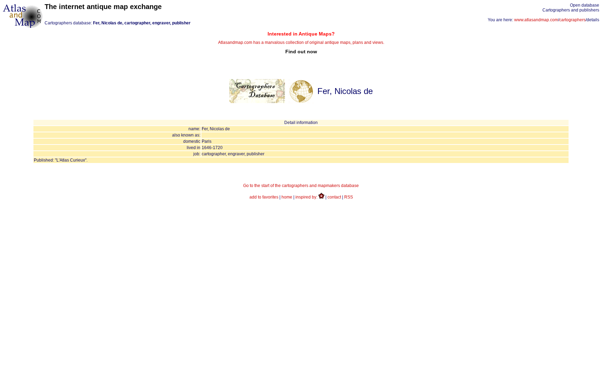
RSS (348, 197)
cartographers (572, 19)
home (286, 197)
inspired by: (306, 197)
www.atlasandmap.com (536, 19)
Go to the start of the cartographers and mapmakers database (301, 185)
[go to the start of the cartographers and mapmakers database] (257, 101)
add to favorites (263, 197)
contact (334, 197)
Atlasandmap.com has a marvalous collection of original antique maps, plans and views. (301, 42)
